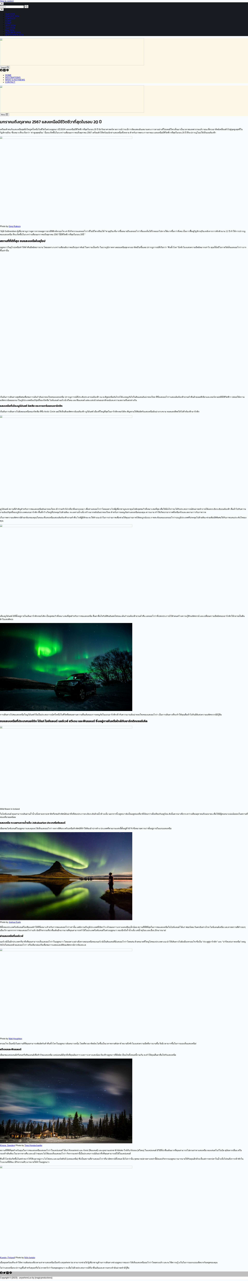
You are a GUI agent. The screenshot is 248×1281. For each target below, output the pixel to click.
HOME (8, 21)
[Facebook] (1, 71)
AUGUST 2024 (12, 16)
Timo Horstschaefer (33, 1145)
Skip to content (7, 1)
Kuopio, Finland (7, 1258)
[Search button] (26, 6)
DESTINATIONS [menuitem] (13, 77)
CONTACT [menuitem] (10, 82)
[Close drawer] (2, 9)
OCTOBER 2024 (13, 32)
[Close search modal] (2, 3)
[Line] (7, 71)
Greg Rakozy (15, 226)
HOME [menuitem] (8, 75)
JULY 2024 (10, 25)
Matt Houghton (15, 1039)
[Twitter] (4, 1273)
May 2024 (9, 30)
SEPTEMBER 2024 (14, 35)
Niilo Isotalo (29, 1258)
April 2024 (10, 14)
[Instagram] (4, 71)
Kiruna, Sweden (7, 1145)
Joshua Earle (15, 922)
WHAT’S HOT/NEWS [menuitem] (15, 80)
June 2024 (10, 28)
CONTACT (10, 19)
